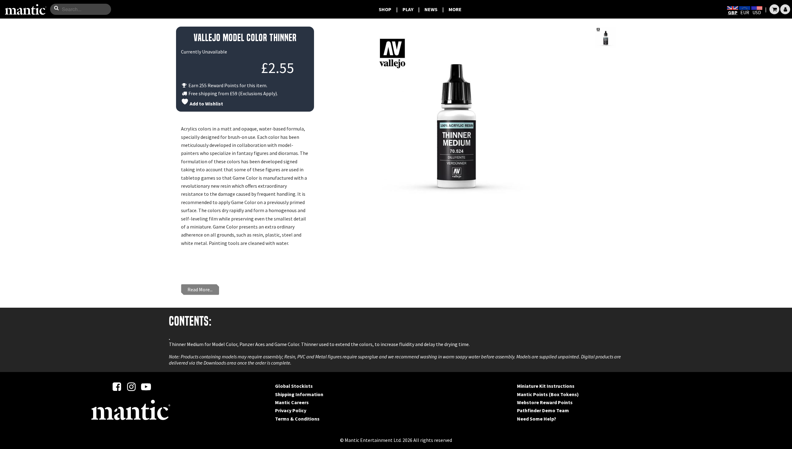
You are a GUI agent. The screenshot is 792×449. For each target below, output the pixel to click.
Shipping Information (299, 394)
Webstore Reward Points (545, 402)
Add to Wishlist (206, 103)
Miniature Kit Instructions (546, 386)
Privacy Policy (290, 410)
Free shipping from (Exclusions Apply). (232, 93)
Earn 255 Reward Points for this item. (227, 85)
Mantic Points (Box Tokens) (548, 394)
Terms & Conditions (297, 419)
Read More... (200, 289)
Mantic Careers (292, 402)
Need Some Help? (536, 419)
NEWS (430, 9)
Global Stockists (294, 386)
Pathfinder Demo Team (543, 410)
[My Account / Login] (785, 9)
